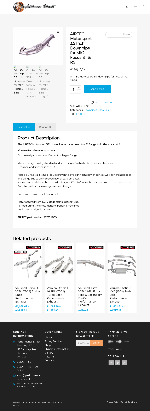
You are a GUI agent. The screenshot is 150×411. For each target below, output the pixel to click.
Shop (48, 345)
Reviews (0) (45, 127)
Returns (49, 356)
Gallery (49, 352)
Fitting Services (53, 341)
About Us (50, 337)
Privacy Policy (113, 402)
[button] (58, 32)
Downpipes (90, 110)
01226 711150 (24, 361)
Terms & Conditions (129, 402)
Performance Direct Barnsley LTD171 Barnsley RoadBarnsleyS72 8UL (28, 349)
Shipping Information (57, 349)
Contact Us (51, 360)
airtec (79, 113)
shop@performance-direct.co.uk (29, 377)
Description (24, 127)
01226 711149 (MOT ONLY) (27, 368)
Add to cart (97, 89)
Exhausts (103, 110)
